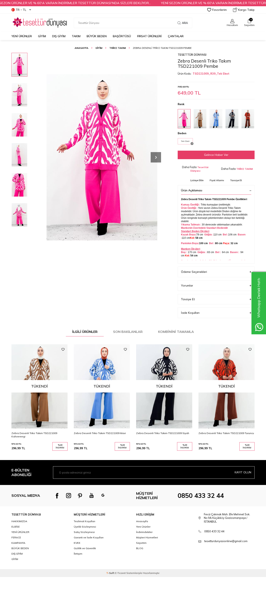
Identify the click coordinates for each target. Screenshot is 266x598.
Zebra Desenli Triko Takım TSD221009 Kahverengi (34, 435)
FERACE (16, 537)
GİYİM (42, 36)
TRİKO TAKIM (117, 47)
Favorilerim (219, 10)
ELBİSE (15, 526)
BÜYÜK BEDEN (97, 36)
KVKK (77, 542)
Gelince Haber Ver (216, 155)
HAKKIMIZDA (19, 521)
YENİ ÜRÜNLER (20, 532)
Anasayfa (81, 47)
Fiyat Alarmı (217, 180)
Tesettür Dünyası (192, 55)
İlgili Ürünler (84, 332)
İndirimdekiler (144, 532)
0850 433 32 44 (201, 496)
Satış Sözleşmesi (84, 532)
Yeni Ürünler (21, 36)
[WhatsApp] (103, 495)
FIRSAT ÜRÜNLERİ (149, 36)
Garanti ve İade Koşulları (88, 537)
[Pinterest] (80, 495)
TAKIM (76, 36)
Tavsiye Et (236, 180)
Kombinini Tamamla (176, 332)
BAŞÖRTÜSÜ (122, 36)
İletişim (78, 553)
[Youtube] (91, 495)
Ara (185, 23)
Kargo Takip (246, 10)
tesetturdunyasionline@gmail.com (226, 541)
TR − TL (21, 10)
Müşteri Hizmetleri (147, 537)
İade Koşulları (190, 313)
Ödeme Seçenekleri (194, 272)
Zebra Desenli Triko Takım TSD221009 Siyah (162, 433)
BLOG (139, 548)
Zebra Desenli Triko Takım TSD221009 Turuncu (226, 433)
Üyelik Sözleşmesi (85, 526)
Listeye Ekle (196, 180)
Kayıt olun (243, 472)
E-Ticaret (120, 573)
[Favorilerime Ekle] (63, 349)
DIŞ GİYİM (58, 36)
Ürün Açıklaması (191, 190)
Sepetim (141, 542)
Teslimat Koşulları (84, 521)
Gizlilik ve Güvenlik (85, 548)
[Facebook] (57, 495)
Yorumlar (187, 285)
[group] (101, 157)
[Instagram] (68, 495)
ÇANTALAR (175, 36)
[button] (156, 157)
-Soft (110, 573)
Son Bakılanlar (128, 332)
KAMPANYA (18, 542)
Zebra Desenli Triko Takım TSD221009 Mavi (100, 433)
